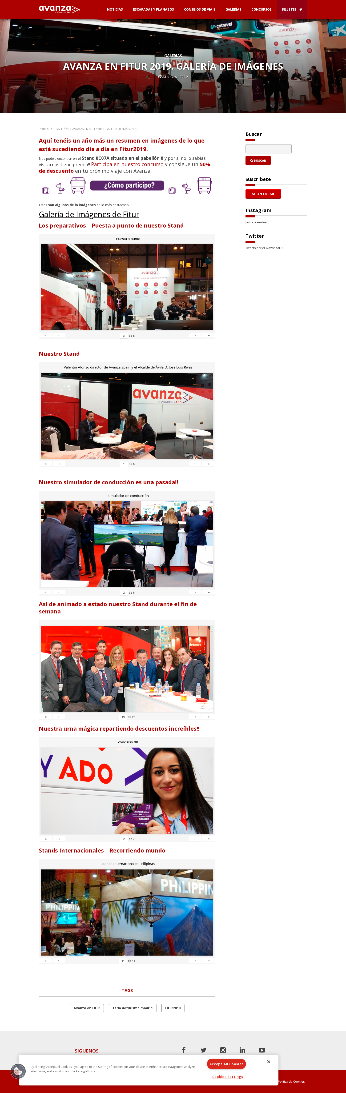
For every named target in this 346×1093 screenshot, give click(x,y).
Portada (45, 129)
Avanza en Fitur (87, 1008)
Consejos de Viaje (199, 9)
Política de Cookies (291, 1082)
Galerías (233, 9)
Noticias (115, 9)
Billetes (290, 9)
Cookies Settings (227, 1076)
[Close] (268, 1062)
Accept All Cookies (226, 1064)
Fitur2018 (173, 1008)
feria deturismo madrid (133, 1008)
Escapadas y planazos (153, 9)
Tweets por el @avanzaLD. (264, 248)
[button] (18, 1071)
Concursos (261, 9)
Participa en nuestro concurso (127, 164)
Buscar (259, 160)
